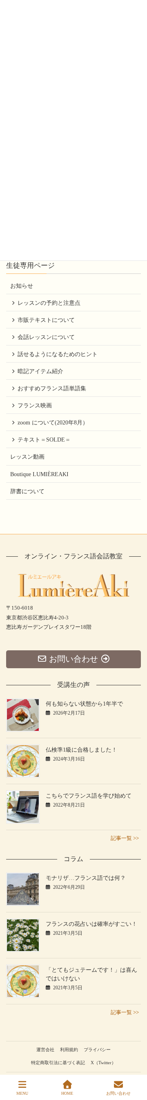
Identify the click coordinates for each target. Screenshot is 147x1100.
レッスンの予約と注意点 (49, 303)
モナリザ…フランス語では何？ (86, 878)
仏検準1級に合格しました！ (81, 750)
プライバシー (97, 1049)
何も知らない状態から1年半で (84, 704)
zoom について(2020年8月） (53, 423)
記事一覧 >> (125, 838)
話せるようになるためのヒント (58, 354)
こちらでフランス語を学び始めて (88, 796)
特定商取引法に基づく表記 (58, 1062)
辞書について (27, 491)
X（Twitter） (103, 1062)
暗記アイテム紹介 (40, 371)
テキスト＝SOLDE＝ (44, 440)
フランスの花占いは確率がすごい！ (91, 924)
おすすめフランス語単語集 (52, 388)
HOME (67, 1093)
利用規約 (69, 1049)
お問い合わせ (118, 1093)
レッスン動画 (27, 457)
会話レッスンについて (46, 337)
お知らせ (21, 286)
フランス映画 (35, 405)
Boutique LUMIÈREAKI (39, 474)
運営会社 (45, 1049)
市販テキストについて (46, 320)
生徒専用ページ (30, 265)
